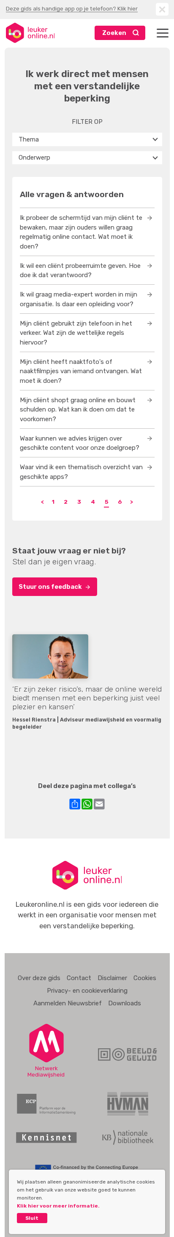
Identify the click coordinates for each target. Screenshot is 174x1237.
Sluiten (162, 9)
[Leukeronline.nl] (30, 33)
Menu (162, 32)
